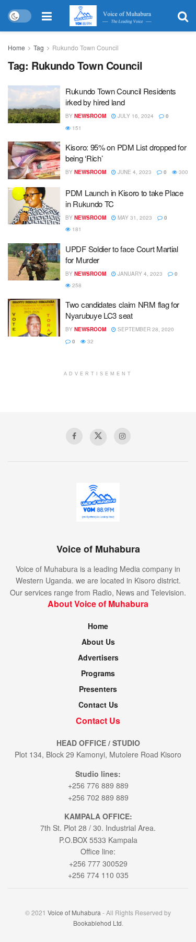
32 (90, 341)
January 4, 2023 (139, 273)
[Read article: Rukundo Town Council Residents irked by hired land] (34, 104)
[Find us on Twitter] (98, 437)
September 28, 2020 (145, 329)
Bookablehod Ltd (97, 922)
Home (16, 47)
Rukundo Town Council (85, 47)
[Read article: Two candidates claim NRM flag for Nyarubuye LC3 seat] (34, 318)
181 (76, 229)
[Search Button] (183, 15)
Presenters (98, 689)
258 (76, 285)
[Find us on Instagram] (122, 436)
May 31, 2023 (134, 217)
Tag (38, 47)
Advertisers (98, 657)
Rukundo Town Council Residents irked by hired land (120, 96)
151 (76, 128)
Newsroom (90, 116)
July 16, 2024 (135, 116)
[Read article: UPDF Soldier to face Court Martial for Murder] (34, 262)
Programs (98, 673)
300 (182, 172)
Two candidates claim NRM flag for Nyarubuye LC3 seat (122, 310)
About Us (98, 641)
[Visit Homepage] (115, 15)
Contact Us (98, 704)
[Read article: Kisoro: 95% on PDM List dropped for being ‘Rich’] (34, 160)
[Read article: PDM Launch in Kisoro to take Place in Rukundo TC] (34, 206)
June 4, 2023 (134, 172)
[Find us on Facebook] (74, 436)
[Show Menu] (47, 15)
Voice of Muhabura (74, 912)
